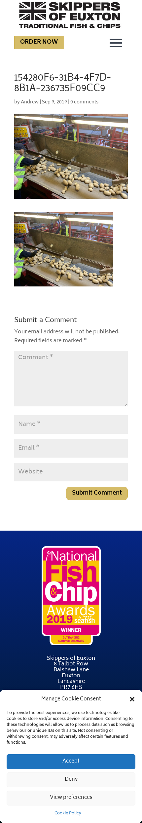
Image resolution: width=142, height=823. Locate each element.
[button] (132, 699)
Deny (71, 779)
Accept (71, 761)
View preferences (71, 797)
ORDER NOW (39, 42)
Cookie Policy (67, 813)
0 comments (84, 102)
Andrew (30, 102)
